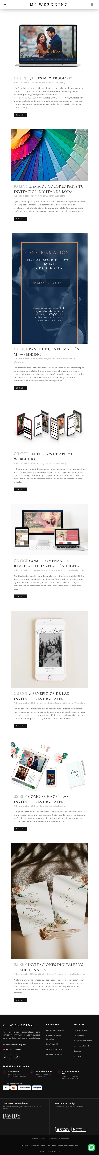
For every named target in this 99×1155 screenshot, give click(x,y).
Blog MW (43, 196)
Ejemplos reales (80, 1030)
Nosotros (77, 1051)
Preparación (62, 358)
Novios (51, 358)
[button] (91, 1147)
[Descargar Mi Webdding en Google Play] (78, 1129)
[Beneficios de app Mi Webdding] (49, 425)
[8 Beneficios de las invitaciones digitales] (49, 649)
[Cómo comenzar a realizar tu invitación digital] (49, 529)
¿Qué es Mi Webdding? (49, 78)
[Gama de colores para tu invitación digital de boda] (49, 155)
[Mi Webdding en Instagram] (5, 1056)
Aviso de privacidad (48, 1145)
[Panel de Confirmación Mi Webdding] (49, 288)
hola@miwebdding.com (16, 1044)
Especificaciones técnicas (68, 1145)
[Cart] (91, 4)
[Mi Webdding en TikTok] (17, 1056)
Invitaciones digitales (55, 1030)
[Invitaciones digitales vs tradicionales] (49, 901)
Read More (21, 115)
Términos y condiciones (30, 1145)
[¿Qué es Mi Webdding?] (49, 46)
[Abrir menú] (5, 4)
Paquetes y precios (54, 1054)
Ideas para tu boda (82, 1046)
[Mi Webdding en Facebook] (11, 1056)
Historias (42, 82)
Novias (43, 358)
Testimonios (79, 1035)
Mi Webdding (58, 82)
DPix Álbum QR (52, 1044)
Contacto (77, 1056)
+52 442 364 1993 (13, 1049)
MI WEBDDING (18, 1025)
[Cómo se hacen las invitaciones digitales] (49, 765)
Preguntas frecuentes (83, 1041)
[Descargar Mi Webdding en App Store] (62, 1129)
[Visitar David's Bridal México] (12, 1122)
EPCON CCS (56, 1151)
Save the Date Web (54, 1049)
